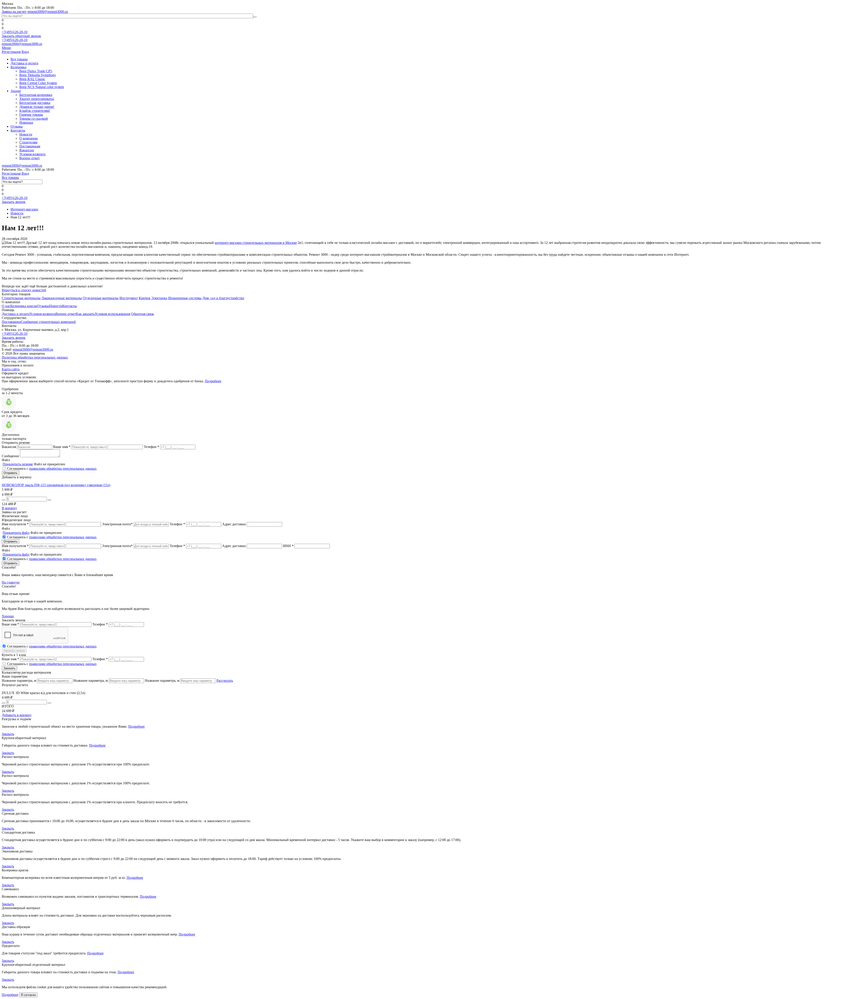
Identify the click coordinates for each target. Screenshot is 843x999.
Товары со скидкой (33, 118)
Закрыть (8, 734)
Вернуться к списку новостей (24, 290)
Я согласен (28, 995)
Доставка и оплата (24, 63)
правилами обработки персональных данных (63, 468)
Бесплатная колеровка (35, 95)
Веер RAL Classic (32, 79)
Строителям (28, 142)
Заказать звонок (13, 202)
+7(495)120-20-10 (14, 32)
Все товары (19, 59)
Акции (16, 91)
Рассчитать (224, 680)
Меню (6, 48)
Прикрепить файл (16, 533)
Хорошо (8, 616)
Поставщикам (29, 146)
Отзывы (17, 126)
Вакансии (26, 150)
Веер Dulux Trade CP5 (35, 71)
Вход (25, 52)
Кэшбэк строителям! (34, 110)
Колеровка (18, 67)
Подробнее (213, 381)
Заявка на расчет (14, 11)
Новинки (26, 122)
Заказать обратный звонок (21, 36)
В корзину (9, 508)
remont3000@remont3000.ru (47, 11)
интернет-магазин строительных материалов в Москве (256, 243)
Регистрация (11, 52)
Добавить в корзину (17, 715)
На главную (11, 582)
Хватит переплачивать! (36, 99)
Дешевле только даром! (36, 107)
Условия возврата (32, 154)
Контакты (18, 130)
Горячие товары (31, 114)
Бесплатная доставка (34, 103)
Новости (25, 134)
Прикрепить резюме (18, 464)
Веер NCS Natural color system (41, 87)
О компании (28, 138)
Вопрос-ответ (29, 158)
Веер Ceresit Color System (38, 83)
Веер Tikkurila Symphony (37, 75)
